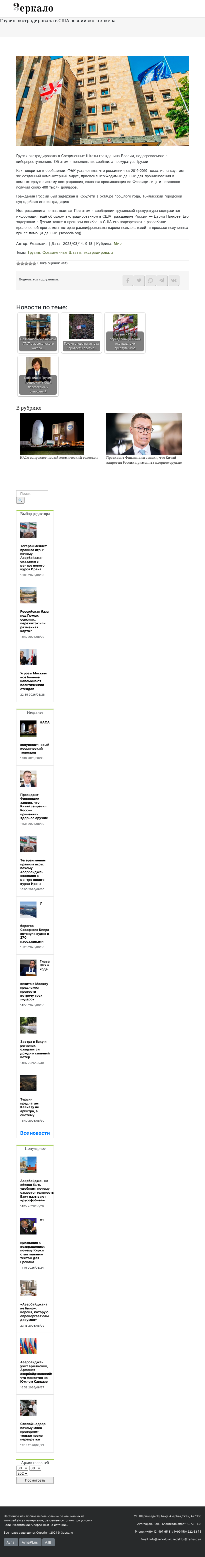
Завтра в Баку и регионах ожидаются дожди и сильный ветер (35, 1049)
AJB (48, 1542)
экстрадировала (99, 253)
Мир (118, 244)
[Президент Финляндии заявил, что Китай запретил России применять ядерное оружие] (144, 434)
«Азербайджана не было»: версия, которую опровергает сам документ (34, 1312)
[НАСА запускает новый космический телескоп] (52, 434)
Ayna (10, 1542)
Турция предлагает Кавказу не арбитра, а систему (30, 1107)
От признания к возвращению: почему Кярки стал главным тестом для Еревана (32, 1241)
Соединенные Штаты (61, 253)
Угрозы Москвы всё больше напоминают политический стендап (33, 681)
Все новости (35, 1133)
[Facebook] (127, 280)
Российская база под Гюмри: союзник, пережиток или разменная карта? (34, 621)
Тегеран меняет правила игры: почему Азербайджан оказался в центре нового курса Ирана (33, 557)
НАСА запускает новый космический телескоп (59, 457)
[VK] (173, 280)
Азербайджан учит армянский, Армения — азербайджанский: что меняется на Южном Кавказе (36, 1371)
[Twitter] (139, 280)
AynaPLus (30, 1542)
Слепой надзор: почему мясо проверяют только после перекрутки (33, 1431)
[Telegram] (162, 280)
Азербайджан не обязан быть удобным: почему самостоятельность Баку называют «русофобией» (37, 1190)
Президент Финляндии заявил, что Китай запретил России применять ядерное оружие (144, 460)
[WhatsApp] (151, 280)
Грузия (34, 253)
